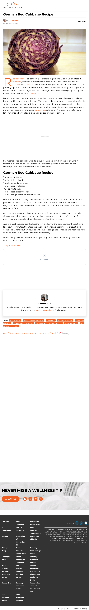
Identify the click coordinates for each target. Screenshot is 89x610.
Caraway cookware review (20, 586)
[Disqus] (44, 366)
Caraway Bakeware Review (34, 559)
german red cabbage (23, 323)
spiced (28, 84)
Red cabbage (18, 79)
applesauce (40, 110)
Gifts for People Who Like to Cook (35, 568)
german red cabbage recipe (49, 323)
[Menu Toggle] (26, 5)
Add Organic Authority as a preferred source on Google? (30, 333)
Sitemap (5, 536)
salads (18, 82)
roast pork (34, 93)
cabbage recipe (65, 320)
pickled (18, 84)
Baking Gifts (6, 583)
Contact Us (6, 522)
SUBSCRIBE (10, 499)
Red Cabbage (71, 323)
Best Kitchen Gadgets (19, 568)
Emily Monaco (12, 20)
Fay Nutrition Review (5, 597)
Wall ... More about (45, 310)
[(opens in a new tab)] (76, 523)
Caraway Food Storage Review (35, 551)
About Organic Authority (5, 568)
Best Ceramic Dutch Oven (21, 551)
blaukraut (15, 320)
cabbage (50, 320)
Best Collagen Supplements (35, 530)
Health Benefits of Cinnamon (20, 559)
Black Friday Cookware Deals (35, 577)
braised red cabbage (33, 320)
